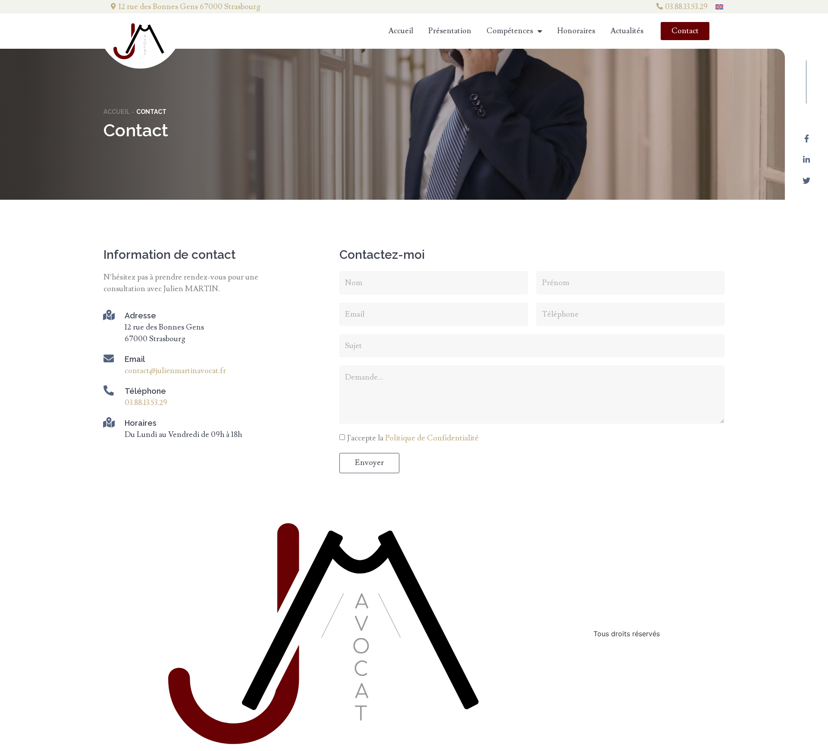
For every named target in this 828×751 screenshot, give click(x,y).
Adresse (140, 315)
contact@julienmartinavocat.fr (175, 371)
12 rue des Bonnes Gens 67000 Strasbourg (189, 7)
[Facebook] (806, 138)
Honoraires (576, 31)
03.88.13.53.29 (686, 7)
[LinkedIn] (806, 159)
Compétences (509, 31)
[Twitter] (806, 181)
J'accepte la (413, 438)
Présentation (449, 31)
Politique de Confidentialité (432, 438)
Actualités (626, 31)
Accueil (400, 31)
